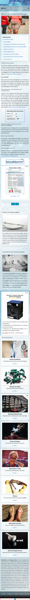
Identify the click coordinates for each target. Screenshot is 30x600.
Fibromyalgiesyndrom (9, 51)
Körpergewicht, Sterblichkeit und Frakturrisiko (14, 44)
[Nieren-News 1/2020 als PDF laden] (15, 181)
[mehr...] (15, 445)
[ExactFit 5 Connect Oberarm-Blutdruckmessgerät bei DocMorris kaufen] (15, 310)
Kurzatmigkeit (7, 41)
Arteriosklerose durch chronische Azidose (13, 56)
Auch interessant (8, 59)
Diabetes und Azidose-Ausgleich (11, 54)
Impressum (3, 594)
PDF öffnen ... (14, 196)
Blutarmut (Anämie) (8, 49)
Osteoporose (23, 107)
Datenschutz (10, 594)
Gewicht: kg (12, 116)
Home (4, 8)
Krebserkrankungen (8, 39)
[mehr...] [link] (15, 363)
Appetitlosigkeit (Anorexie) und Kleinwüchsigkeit (15, 46)
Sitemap (21, 594)
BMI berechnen (10, 118)
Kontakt (16, 594)
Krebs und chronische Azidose (14, 74)
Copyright (27, 594)
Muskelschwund (14, 107)
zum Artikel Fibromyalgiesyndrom (10, 156)
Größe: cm (12, 113)
